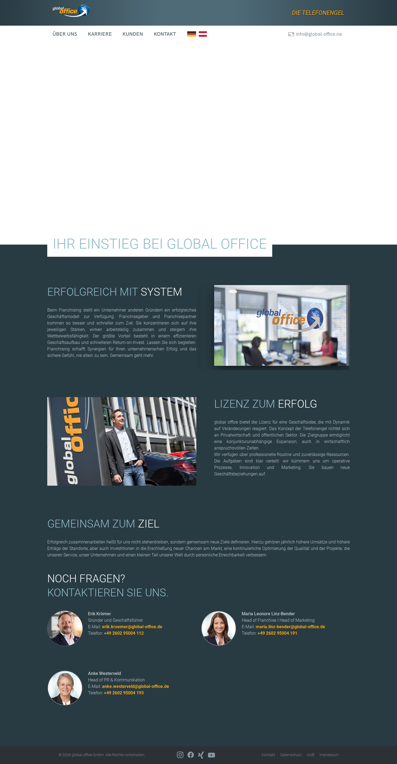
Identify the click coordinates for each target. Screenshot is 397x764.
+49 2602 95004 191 (277, 633)
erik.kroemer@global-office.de (132, 626)
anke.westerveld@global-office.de (135, 686)
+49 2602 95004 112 (124, 633)
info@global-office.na (319, 34)
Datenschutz (291, 755)
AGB (310, 755)
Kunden (133, 34)
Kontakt (165, 34)
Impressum (328, 755)
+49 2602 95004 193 (124, 692)
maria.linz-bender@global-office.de (290, 626)
